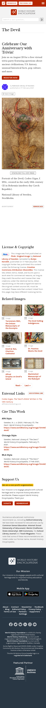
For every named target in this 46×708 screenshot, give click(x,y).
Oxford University (34, 520)
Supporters (34, 611)
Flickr (13, 256)
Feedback (39, 607)
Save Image (8, 94)
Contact (15, 607)
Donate (7, 503)
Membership (11, 3)
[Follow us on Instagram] (30, 625)
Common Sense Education (14, 525)
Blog (7, 609)
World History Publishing (17, 637)
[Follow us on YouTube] (35, 625)
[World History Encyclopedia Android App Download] (31, 594)
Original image (23, 256)
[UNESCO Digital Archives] (23, 673)
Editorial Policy (19, 609)
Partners (23, 611)
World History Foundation (15, 633)
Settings (23, 614)
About (5, 607)
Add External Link (36, 393)
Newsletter (27, 607)
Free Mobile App (26, 3)
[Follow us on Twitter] (16, 625)
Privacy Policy (35, 609)
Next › (18, 385)
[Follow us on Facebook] (11, 625)
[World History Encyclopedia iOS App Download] (14, 594)
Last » (28, 385)
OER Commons (26, 531)
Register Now (11, 78)
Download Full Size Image (23, 173)
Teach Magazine (27, 533)
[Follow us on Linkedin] (25, 625)
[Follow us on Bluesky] (21, 625)
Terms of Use (10, 611)
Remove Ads (38, 206)
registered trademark (23, 655)
